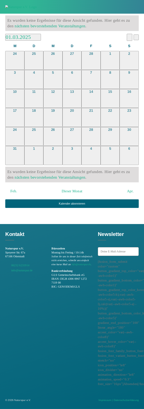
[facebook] (6, 279)
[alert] (72, 23)
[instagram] (13, 279)
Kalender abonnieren (72, 203)
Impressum (105, 400)
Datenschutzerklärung (126, 400)
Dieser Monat (72, 191)
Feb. (13, 191)
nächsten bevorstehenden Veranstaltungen (50, 26)
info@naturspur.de (81, 264)
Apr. (130, 191)
